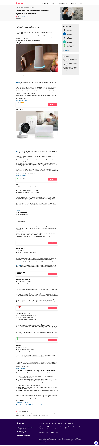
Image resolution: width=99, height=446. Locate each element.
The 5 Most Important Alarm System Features (25, 406)
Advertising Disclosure (66, 0)
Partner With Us (68, 423)
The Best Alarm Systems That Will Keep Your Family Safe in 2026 (29, 404)
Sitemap (62, 423)
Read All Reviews (66, 50)
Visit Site (18, 210)
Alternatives (73, 3)
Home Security (22, 7)
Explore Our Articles (67, 73)
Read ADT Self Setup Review (22, 238)
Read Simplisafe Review (21, 100)
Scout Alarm (18, 265)
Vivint (68, 29)
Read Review (69, 30)
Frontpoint (18, 151)
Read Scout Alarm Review (21, 270)
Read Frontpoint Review (21, 175)
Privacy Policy (57, 423)
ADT (68, 33)
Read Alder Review (20, 368)
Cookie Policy (45, 423)
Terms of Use (51, 423)
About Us (40, 423)
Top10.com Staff (25, 16)
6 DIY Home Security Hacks (22, 402)
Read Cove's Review (20, 208)
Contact (73, 423)
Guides (80, 3)
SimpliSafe (69, 37)
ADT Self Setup (19, 224)
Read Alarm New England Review (23, 303)
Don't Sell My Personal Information (23, 435)
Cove (68, 41)
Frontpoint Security (71, 45)
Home (17, 7)
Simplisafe (18, 82)
